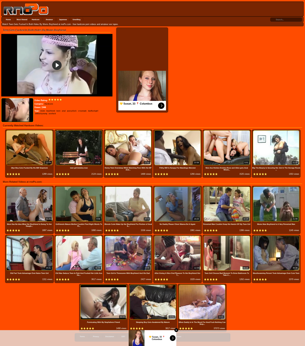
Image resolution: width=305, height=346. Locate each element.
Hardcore (35, 19)
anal (64, 111)
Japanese (63, 19)
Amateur (49, 19)
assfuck (52, 113)
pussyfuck (72, 111)
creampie (82, 111)
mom (42, 111)
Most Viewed (22, 19)
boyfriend (50, 111)
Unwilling (77, 19)
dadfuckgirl (93, 111)
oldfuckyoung (41, 113)
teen (58, 111)
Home (8, 19)
